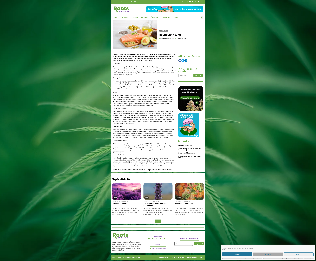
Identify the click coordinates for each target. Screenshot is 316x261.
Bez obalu (144, 17)
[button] (202, 17)
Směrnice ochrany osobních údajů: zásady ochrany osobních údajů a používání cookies (242, 258)
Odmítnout (268, 254)
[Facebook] (190, 1)
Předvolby (299, 254)
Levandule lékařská (185, 145)
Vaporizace (125, 17)
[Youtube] (199, 1)
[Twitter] (193, 1)
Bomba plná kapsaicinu (186, 153)
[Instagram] (196, 1)
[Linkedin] (201, 1)
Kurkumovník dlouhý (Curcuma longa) (189, 156)
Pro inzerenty (116, 1)
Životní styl (154, 17)
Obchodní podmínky (309, 258)
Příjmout (237, 254)
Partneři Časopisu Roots (136, 1)
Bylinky (116, 17)
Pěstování (135, 17)
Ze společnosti (165, 17)
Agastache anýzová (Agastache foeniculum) (189, 149)
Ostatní (175, 17)
